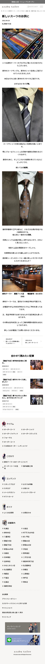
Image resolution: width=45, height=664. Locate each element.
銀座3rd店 (7, 541)
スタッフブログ (9, 484)
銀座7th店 (7, 545)
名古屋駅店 (8, 569)
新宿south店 (8, 549)
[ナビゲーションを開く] (41, 6)
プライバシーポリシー (9, 599)
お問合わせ (27, 512)
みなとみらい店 (9, 565)
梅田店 (6, 574)
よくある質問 (9, 512)
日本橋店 (7, 557)
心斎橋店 (26, 574)
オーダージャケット (11, 433)
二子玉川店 (27, 557)
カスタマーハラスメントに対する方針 (14, 603)
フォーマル (8, 438)
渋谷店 (25, 549)
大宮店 (25, 528)
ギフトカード (9, 496)
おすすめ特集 (28, 484)
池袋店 (6, 553)
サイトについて (7, 608)
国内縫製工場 (28, 466)
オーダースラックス (30, 433)
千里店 (6, 578)
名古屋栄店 (27, 565)
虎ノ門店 (26, 537)
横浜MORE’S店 (28, 561)
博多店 (25, 582)
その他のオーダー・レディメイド (16, 446)
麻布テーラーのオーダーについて (16, 462)
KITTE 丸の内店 (28, 532)
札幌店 (6, 528)
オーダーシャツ (28, 429)
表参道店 (26, 553)
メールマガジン (9, 492)
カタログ (7, 488)
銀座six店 (26, 541)
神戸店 (25, 578)
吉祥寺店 (7, 561)
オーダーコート (9, 442)
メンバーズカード (29, 492)
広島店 (6, 582)
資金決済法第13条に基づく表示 (12, 612)
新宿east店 (27, 545)
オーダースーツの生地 (11, 467)
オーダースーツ (9, 429)
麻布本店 (7, 532)
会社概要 (5, 594)
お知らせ (26, 488)
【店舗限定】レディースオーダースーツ (23, 2)
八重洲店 (7, 537)
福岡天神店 (8, 586)
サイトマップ (6, 617)
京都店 (25, 569)
